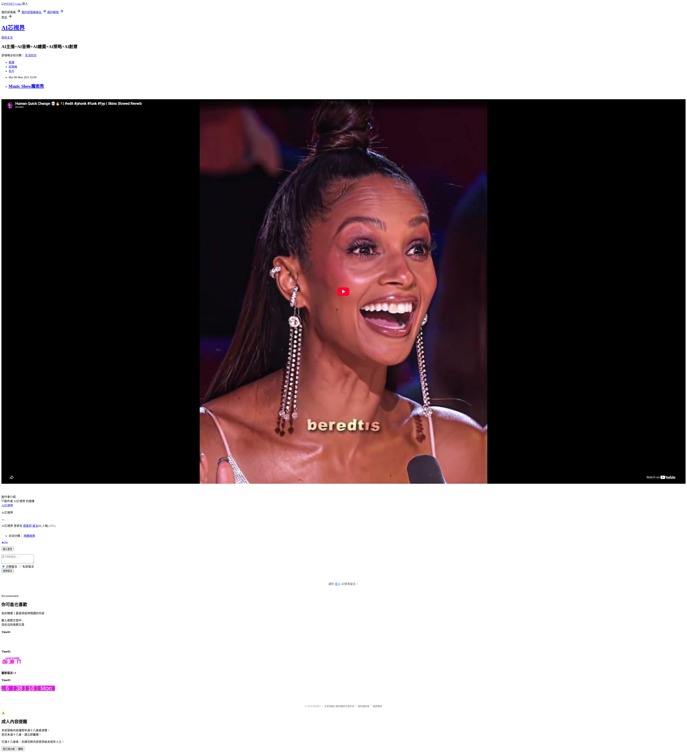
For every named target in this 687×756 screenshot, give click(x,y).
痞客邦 (27, 525)
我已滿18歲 (9, 749)
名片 (11, 71)
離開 (20, 749)
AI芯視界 (13, 27)
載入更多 (7, 549)
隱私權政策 (363, 706)
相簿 (11, 62)
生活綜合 (30, 55)
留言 (35, 525)
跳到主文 (7, 37)
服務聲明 (377, 706)
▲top (4, 542)
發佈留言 (7, 571)
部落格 (13, 66)
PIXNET (317, 706)
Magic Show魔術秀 (26, 86)
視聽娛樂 (29, 535)
